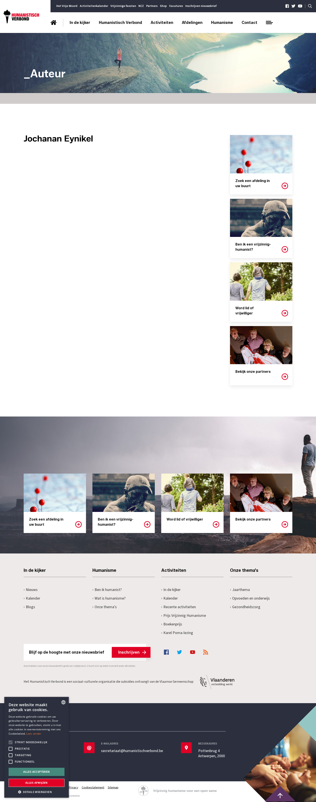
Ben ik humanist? (108, 589)
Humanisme (222, 22)
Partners (152, 6)
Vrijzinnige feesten (123, 6)
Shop (163, 6)
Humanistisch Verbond (120, 22)
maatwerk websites (69, 796)
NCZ (141, 6)
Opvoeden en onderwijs (251, 598)
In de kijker (80, 22)
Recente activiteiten (179, 607)
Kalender (33, 598)
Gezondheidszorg (246, 607)
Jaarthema (241, 589)
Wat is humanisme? (110, 598)
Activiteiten (162, 22)
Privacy (73, 787)
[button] (36, 791)
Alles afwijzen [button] (36, 783)
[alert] (36, 747)
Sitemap (113, 787)
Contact (249, 22)
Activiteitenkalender (94, 6)
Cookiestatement (93, 787)
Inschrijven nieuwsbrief (200, 6)
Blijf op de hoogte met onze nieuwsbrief (84, 652)
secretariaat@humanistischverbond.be (132, 751)
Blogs (30, 607)
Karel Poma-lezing (178, 633)
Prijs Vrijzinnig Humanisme (184, 615)
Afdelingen (192, 22)
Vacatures (176, 6)
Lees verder (33, 733)
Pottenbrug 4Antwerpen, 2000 (211, 753)
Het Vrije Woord (66, 6)
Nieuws (32, 589)
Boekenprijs (172, 624)
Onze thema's (106, 607)
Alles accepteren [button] (36, 772)
